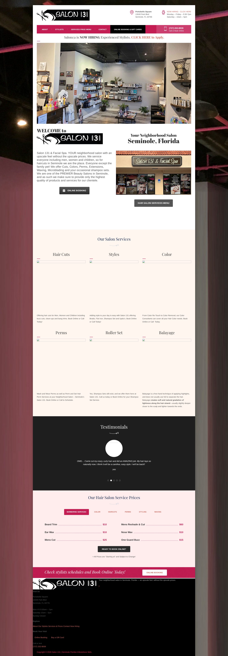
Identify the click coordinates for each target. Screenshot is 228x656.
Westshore (82, 652)
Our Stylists (43, 626)
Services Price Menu (81, 29)
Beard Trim (51, 524)
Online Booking (41, 637)
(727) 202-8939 (39, 646)
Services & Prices (55, 626)
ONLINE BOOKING (76, 190)
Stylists (59, 29)
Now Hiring (74, 626)
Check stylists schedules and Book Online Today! (85, 572)
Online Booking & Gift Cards (128, 29)
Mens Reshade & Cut (133, 524)
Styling (142, 512)
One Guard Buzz (130, 540)
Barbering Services (76, 512)
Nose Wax (126, 532)
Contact (103, 29)
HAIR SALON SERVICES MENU (153, 203)
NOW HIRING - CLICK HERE (179, 12)
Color (97, 512)
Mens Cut (50, 540)
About (45, 29)
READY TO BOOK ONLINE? (114, 549)
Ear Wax (49, 532)
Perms (128, 512)
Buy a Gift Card (57, 637)
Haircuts (112, 512)
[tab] (76, 512)
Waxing (157, 512)
